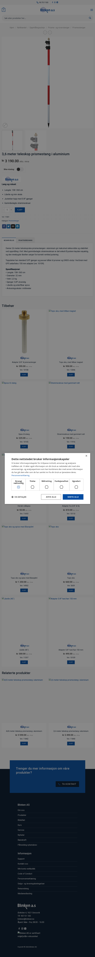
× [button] (86, 456)
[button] (19, 497)
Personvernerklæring (20, 475)
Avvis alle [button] (51, 497)
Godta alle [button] (73, 497)
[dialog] (47, 478)
